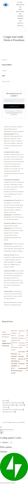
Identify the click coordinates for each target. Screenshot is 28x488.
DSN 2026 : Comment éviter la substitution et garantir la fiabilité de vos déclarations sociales (14, 340)
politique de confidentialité (12, 112)
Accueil (4, 43)
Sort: (1, 442)
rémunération (7, 214)
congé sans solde (8, 134)
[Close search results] (1, 432)
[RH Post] (6, 1)
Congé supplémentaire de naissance (6, 334)
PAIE (3, 75)
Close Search (4, 451)
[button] (17, 29)
